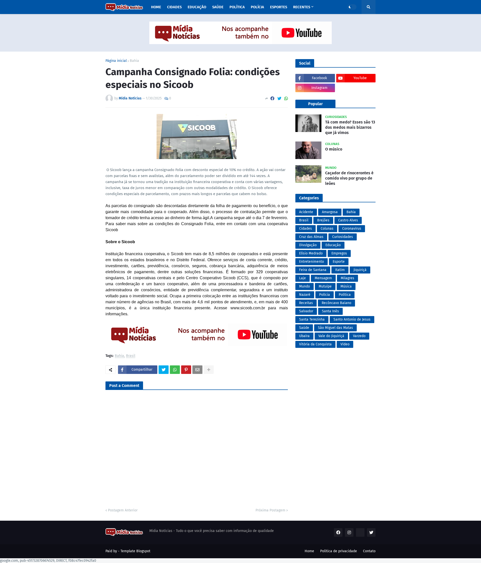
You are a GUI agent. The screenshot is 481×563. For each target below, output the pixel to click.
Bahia (134, 61)
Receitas (306, 303)
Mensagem (323, 278)
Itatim (340, 270)
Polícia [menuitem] (257, 7)
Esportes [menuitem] (278, 7)
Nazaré (304, 295)
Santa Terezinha (312, 319)
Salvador (306, 311)
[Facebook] (272, 98)
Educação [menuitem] (197, 7)
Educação (333, 245)
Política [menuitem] (237, 7)
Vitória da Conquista (315, 344)
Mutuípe (325, 286)
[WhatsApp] (286, 98)
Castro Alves (348, 220)
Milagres (347, 278)
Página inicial (116, 61)
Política (345, 295)
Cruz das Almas (311, 237)
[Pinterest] (186, 369)
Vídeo (344, 344)
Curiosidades (342, 237)
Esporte (339, 261)
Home (309, 551)
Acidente (306, 212)
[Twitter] (279, 98)
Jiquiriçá (360, 270)
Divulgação (308, 245)
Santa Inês (330, 311)
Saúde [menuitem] (217, 7)
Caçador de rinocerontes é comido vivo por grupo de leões (349, 178)
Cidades (305, 228)
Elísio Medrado (311, 253)
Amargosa (330, 212)
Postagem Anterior (123, 510)
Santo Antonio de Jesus (352, 319)
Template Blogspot (135, 551)
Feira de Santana (312, 270)
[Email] (197, 369)
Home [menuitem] (156, 7)
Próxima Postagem (270, 510)
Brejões (323, 220)
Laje (302, 278)
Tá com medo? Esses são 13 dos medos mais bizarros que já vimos (350, 127)
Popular (315, 103)
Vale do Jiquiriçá (331, 336)
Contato (369, 551)
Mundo (304, 286)
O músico (333, 149)
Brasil (130, 356)
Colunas (327, 228)
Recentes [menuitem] (301, 7)
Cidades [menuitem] (174, 7)
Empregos (339, 253)
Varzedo (359, 336)
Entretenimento (311, 261)
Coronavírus (351, 228)
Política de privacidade (338, 551)
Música (346, 286)
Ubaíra (304, 336)
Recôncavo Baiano (336, 303)
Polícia (324, 295)
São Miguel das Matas (335, 328)
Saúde (304, 328)
